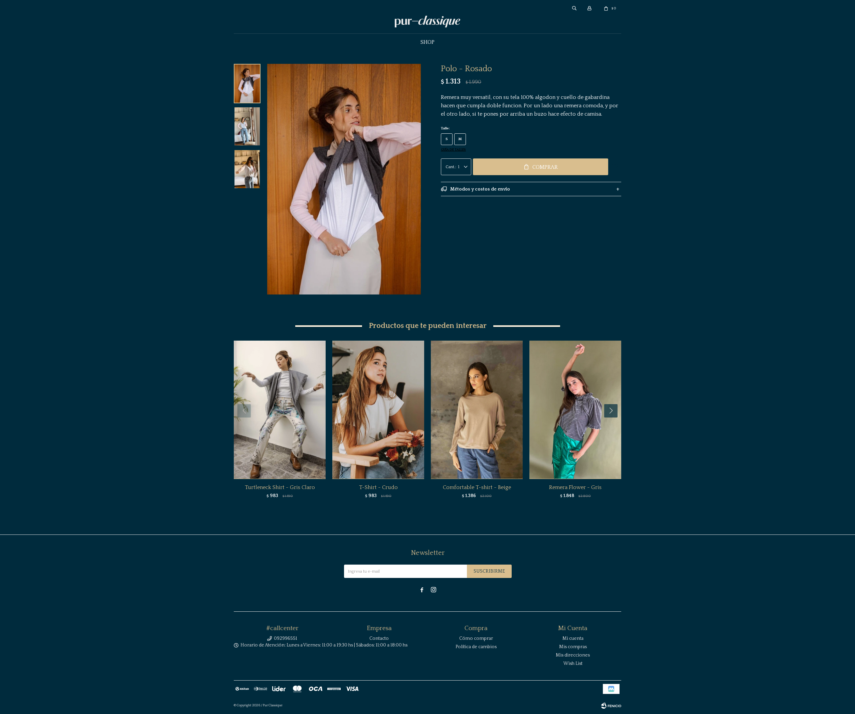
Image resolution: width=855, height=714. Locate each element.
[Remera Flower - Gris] (575, 410)
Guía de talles (453, 150)
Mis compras (573, 646)
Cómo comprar (476, 638)
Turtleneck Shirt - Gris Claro (280, 487)
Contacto (379, 638)
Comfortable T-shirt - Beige (477, 487)
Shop (427, 42)
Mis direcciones (573, 655)
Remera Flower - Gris (575, 487)
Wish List (572, 663)
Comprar (545, 167)
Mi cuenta (572, 638)
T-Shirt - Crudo (378, 487)
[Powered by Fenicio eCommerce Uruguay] (611, 706)
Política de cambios (476, 646)
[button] (613, 424)
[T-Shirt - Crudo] (378, 410)
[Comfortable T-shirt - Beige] (477, 410)
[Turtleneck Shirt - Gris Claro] (280, 410)
